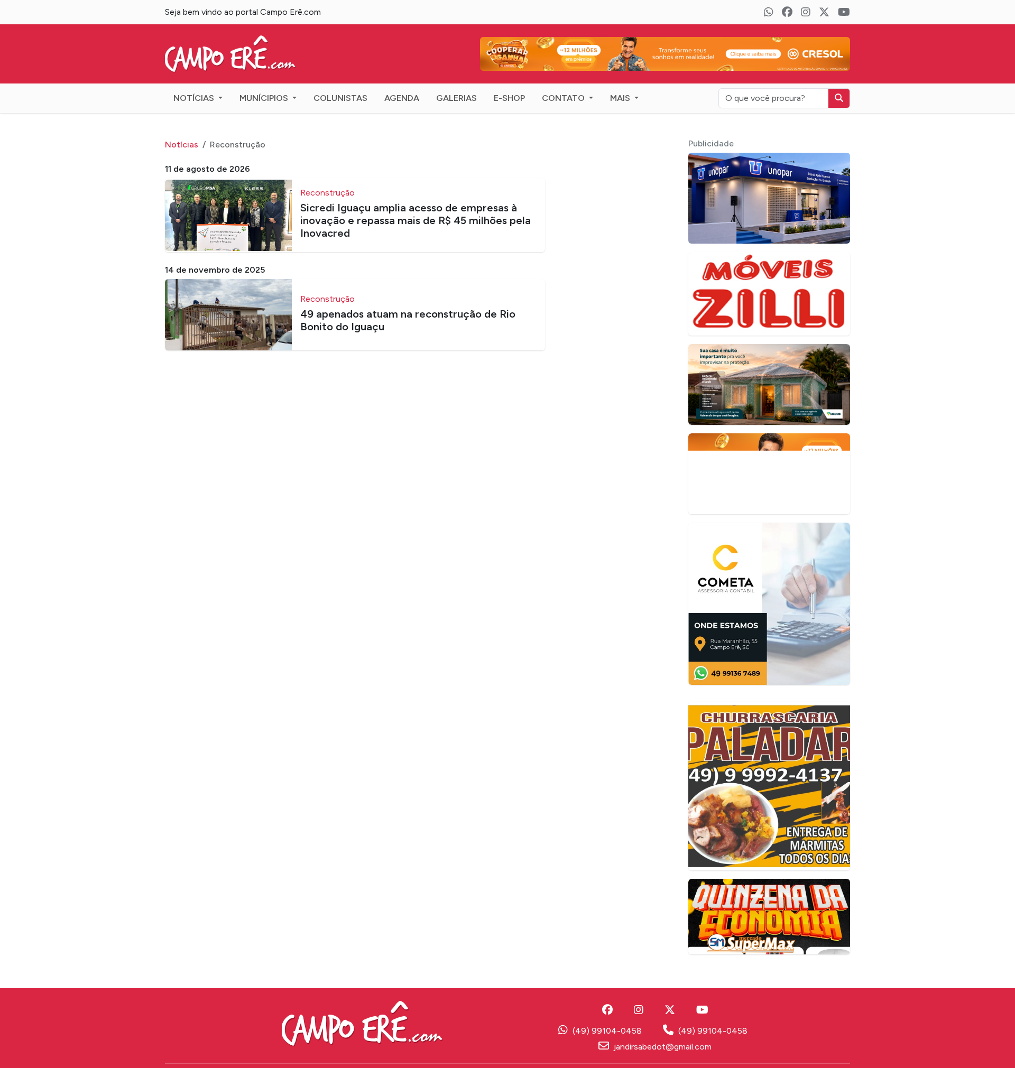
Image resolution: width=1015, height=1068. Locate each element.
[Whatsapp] (768, 12)
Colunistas (340, 98)
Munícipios (264, 98)
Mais (621, 98)
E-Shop (509, 98)
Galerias (456, 98)
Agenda (401, 98)
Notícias (194, 98)
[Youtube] (844, 12)
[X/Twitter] (824, 12)
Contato (564, 98)
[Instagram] (805, 12)
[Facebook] (787, 12)
